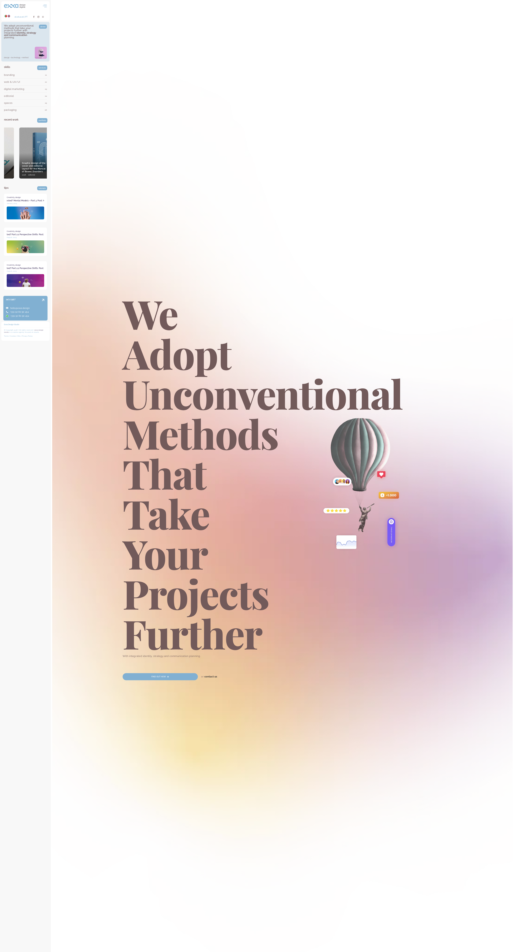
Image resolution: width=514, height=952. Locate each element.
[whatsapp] (43, 17)
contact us (210, 676)
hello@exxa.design (20, 308)
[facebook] (34, 17)
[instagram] (38, 17)
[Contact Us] (40, 308)
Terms (6, 336)
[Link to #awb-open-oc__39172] (45, 6)
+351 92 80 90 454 (19, 312)
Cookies (13, 336)
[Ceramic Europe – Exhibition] (25, 153)
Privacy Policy (27, 336)
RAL (19, 336)
